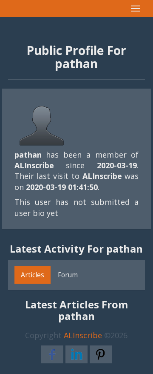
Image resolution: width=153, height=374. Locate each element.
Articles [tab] (32, 274)
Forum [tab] (68, 274)
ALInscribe (83, 335)
